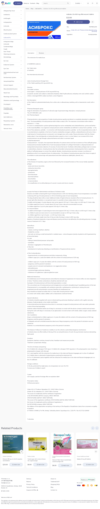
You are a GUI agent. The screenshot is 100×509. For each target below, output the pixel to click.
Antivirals (6, 44)
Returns (28, 481)
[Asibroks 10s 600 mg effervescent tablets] (45, 30)
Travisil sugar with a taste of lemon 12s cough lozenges (37, 459)
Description (31, 53)
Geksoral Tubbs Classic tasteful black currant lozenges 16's (61, 460)
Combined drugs (8, 46)
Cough (5, 49)
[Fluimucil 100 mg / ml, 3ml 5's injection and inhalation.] (12, 443)
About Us (53, 478)
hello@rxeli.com (5, 482)
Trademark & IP (55, 481)
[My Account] (88, 3)
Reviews (41, 53)
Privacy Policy (30, 484)
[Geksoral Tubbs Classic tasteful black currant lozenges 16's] (62, 443)
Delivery (28, 478)
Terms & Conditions (32, 487)
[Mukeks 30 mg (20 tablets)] (87, 443)
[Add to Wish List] (92, 22)
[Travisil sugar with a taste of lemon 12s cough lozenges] (37, 443)
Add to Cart (79, 22)
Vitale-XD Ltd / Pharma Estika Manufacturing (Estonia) (84, 30)
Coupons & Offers (31, 490)
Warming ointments (9, 54)
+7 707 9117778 (6, 480)
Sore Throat (7, 51)
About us (26, 3)
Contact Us (54, 490)
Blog (37, 3)
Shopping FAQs (55, 484)
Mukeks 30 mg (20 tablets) (84, 459)
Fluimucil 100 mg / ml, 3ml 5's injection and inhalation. (12, 459)
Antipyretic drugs (8, 41)
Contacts (32, 3)
